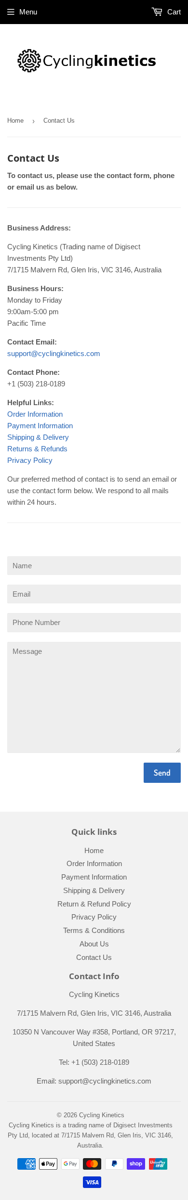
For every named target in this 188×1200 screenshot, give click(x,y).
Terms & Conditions (94, 930)
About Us (94, 944)
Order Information (35, 414)
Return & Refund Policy (94, 904)
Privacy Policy (30, 460)
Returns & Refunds (37, 449)
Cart (173, 12)
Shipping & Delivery (38, 437)
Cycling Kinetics (101, 1115)
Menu (28, 12)
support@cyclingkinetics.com (53, 353)
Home (15, 120)
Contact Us (94, 957)
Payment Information (40, 425)
